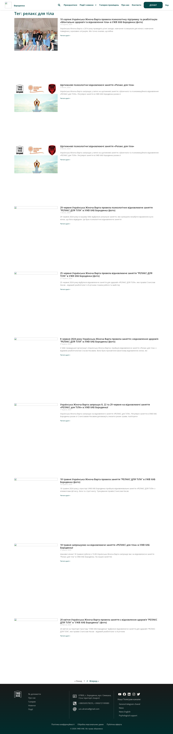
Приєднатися (70, 5)
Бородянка (19, 6)
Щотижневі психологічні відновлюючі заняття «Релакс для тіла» (97, 84)
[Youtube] (120, 694)
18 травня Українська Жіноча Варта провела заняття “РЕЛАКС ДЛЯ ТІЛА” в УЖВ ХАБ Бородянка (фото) (107, 481)
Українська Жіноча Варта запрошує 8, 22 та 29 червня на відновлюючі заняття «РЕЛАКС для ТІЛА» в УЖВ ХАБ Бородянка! (105, 406)
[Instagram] (134, 694)
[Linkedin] (129, 694)
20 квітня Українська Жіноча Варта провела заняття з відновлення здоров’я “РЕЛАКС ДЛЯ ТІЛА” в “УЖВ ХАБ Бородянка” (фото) (108, 621)
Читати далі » (65, 35)
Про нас (125, 5)
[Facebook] (124, 694)
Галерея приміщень (109, 5)
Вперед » (94, 681)
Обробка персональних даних (91, 724)
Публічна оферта (114, 724)
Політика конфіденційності (62, 724)
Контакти (136, 5)
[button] (59, 5)
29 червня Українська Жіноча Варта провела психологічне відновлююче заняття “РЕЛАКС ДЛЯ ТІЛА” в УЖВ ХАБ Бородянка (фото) (106, 209)
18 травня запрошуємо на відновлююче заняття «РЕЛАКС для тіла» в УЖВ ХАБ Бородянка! (105, 546)
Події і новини (86, 5)
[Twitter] (138, 694)
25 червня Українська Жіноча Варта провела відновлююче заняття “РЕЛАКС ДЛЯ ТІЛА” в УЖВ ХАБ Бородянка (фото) (106, 274)
